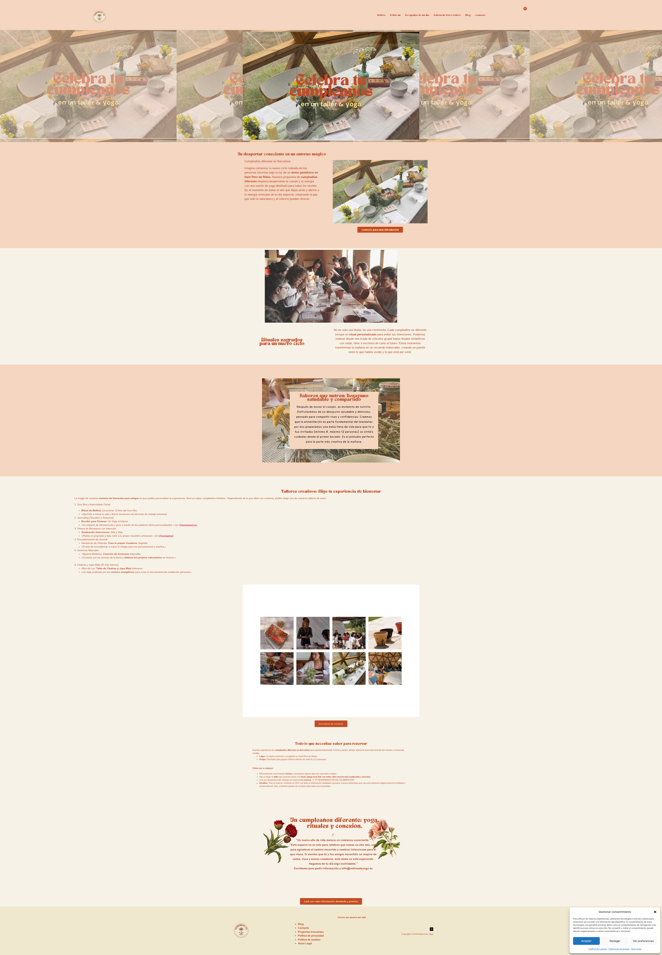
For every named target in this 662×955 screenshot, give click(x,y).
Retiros (381, 15)
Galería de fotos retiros (447, 15)
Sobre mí (395, 15)
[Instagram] (525, 8)
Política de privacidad (619, 949)
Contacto (303, 927)
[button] (655, 912)
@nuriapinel (166, 535)
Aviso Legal (305, 943)
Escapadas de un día (417, 15)
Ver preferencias (643, 941)
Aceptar (586, 941)
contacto (480, 15)
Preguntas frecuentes (311, 931)
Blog (467, 15)
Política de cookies (598, 949)
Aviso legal (636, 949)
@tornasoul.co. (188, 525)
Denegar (615, 941)
